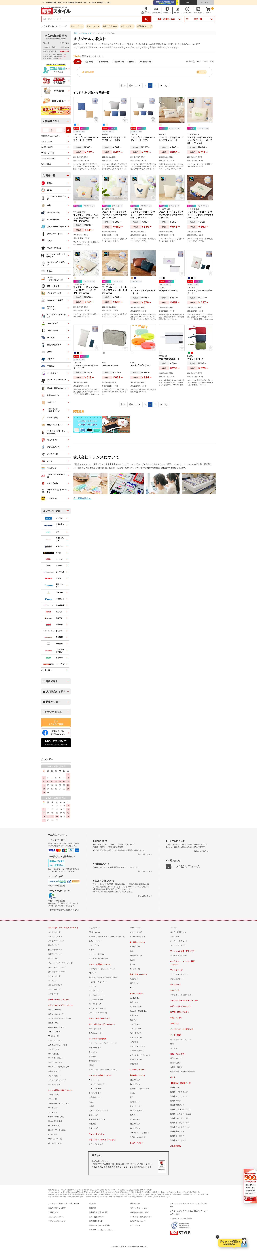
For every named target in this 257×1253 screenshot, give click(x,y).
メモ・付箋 (52, 1099)
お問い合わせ (135, 1203)
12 (155, 85)
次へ (167, 85)
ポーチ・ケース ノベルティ (58, 1000)
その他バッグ (53, 994)
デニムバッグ (53, 959)
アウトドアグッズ (96, 1144)
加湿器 (91, 1106)
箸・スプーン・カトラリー (180, 1039)
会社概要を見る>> (82, 498)
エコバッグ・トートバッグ (56, 197)
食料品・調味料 (176, 1067)
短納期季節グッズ (177, 1105)
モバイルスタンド (96, 991)
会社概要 (92, 1203)
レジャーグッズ (136, 932)
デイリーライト (95, 1048)
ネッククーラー (136, 1106)
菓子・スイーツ (176, 1058)
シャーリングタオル (137, 1046)
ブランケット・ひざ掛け (139, 1133)
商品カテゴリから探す (57, 1208)
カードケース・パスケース (58, 1104)
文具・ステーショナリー (56, 227)
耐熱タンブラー (54, 1023)
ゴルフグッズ (52, 323)
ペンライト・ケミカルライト (181, 995)
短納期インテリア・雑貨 (179, 1123)
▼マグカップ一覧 (55, 1062)
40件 (205, 61)
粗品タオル (134, 1002)
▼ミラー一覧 (94, 1080)
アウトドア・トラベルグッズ (56, 316)
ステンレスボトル (55, 1040)
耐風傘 (132, 960)
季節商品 (50, 366)
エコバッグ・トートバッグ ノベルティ (63, 928)
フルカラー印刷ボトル (57, 1058)
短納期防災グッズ (177, 1131)
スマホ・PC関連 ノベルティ (100, 964)
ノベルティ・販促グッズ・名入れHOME (63, 1203)
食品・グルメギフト (55, 425)
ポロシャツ (174, 937)
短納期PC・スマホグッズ (180, 1109)
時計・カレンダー (54, 286)
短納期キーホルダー (178, 1136)
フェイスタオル (136, 1029)
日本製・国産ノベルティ (56, 388)
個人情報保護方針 (96, 1221)
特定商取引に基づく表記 (98, 1212)
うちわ (49, 241)
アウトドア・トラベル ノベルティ (102, 1140)
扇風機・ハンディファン (139, 1089)
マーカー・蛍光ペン (97, 954)
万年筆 (91, 950)
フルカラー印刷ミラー (97, 1084)
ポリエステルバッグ (56, 941)
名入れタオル (135, 998)
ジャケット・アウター (179, 945)
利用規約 (92, 1208)
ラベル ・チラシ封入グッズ (55, 278)
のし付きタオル (136, 1007)
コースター (174, 1048)
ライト (132, 988)
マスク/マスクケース (97, 1119)
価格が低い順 (104, 62)
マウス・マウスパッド (97, 1008)
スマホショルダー (96, 1000)
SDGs (49, 190)
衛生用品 (92, 1124)
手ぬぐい (133, 1020)
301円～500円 (47, 147)
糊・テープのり (54, 1126)
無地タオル (134, 1064)
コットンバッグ (54, 932)
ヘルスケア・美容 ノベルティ (100, 1075)
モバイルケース (95, 1004)
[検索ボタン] (146, 19)
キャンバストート (55, 937)
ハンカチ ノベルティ (138, 1070)
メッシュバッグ (54, 989)
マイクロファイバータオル (140, 1055)
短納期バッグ (175, 1087)
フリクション (94, 928)
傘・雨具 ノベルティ (138, 942)
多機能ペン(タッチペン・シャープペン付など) (107, 937)
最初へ (123, 85)
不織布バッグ (53, 945)
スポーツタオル (136, 1033)
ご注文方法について (56, 1217)
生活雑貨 (92, 1056)
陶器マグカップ (54, 1071)
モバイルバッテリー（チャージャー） (103, 977)
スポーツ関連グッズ (137, 937)
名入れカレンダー (96, 1033)
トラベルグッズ (136, 928)
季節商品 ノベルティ (138, 1075)
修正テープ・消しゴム (57, 1130)
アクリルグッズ (53, 447)
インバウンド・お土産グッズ (181, 1029)
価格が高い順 (119, 62)
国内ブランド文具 (55, 1121)
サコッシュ (52, 981)
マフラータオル (136, 1037)
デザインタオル (136, 1059)
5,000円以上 (46, 164)
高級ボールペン (95, 941)
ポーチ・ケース (53, 212)
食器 (172, 1044)
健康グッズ (93, 1115)
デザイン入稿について (57, 1221)
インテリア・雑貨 (54, 293)
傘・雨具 (50, 338)
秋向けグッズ (135, 1124)
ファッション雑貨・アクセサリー (55, 255)
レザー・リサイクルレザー (56, 381)
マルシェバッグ (54, 976)
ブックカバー (53, 1108)
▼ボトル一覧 (53, 1036)
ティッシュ (93, 1052)
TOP (76, 33)
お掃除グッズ (94, 1061)
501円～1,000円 (47, 153)
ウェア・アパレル (54, 248)
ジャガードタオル (136, 1051)
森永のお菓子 (175, 1063)
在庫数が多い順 (145, 62)
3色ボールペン (94, 932)
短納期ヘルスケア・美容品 (180, 1114)
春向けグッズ (135, 1080)
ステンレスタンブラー (57, 1014)
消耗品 (91, 1065)
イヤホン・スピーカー (97, 982)
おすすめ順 (89, 62)
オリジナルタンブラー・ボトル (60, 1005)
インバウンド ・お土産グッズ (53, 410)
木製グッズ (51, 402)
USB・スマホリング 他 (98, 1013)
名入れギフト (52, 440)
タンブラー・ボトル (55, 234)
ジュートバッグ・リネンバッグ (60, 963)
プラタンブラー (54, 1032)
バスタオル (134, 1042)
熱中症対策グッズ (136, 1111)
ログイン (188, 2)
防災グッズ (134, 979)
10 (145, 85)
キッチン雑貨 (52, 418)
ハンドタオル (135, 1024)
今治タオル (134, 1015)
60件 (212, 61)
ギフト (172, 1077)
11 (150, 85)
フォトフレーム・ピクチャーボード (103, 1043)
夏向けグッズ (135, 1084)
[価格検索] (68, 130)
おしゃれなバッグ (55, 985)
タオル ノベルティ (137, 993)
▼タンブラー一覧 (55, 1010)
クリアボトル (53, 1049)
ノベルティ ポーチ (87, 33)
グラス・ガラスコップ (57, 1080)
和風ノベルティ (53, 395)
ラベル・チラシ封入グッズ (99, 1018)
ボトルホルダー (54, 1085)
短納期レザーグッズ (178, 1140)
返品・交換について (97, 1217)
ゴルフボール (52, 330)
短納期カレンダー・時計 (179, 1118)
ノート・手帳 (53, 1095)
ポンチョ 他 (135, 969)
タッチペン (93, 986)
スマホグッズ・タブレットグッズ (102, 969)
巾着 (49, 205)
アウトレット (52, 498)
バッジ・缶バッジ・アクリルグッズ (103, 1070)
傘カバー (133, 964)
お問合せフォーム (188, 866)
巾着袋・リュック (55, 954)
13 (161, 85)
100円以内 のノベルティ (50, 136)
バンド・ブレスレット (179, 955)
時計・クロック (95, 1029)
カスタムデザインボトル (57, 1045)
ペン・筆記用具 (53, 219)
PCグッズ (92, 973)
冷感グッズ (134, 1115)
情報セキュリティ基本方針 (99, 1226)
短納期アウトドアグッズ (179, 1127)
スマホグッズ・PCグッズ (56, 263)
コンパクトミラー (96, 1093)
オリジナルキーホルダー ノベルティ (184, 1001)
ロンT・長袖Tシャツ (178, 932)
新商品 (49, 183)
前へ (131, 85)
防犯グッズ (134, 983)
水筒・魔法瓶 (53, 1054)
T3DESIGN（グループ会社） (181, 1218)
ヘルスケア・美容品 (55, 300)
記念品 (49, 271)
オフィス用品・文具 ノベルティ (60, 1090)
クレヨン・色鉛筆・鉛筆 (98, 959)
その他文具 (52, 1134)
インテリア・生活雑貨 (97, 1039)
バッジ (49, 461)
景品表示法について (137, 1221)
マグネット (52, 1112)
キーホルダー (52, 373)
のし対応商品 (52, 483)
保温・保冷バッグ (55, 950)
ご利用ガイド (53, 1212)
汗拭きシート (135, 1102)
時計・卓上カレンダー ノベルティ (102, 1024)
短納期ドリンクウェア (179, 1092)
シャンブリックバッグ (57, 967)
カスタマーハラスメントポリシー (102, 1230)
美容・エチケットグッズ (98, 1111)
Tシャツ (173, 928)
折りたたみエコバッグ (57, 972)
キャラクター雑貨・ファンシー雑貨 (55, 432)
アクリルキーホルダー (179, 974)
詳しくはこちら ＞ (145, 854)
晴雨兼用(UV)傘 (136, 955)
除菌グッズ (93, 1128)
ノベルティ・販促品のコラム (141, 1217)
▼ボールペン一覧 (55, 1139)
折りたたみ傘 (135, 947)
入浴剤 (91, 1102)
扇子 (131, 1097)
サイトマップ (135, 1226)
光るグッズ (51, 468)
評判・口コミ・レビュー (139, 1208)
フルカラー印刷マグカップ (58, 1067)
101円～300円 (46, 142)
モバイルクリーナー (97, 995)
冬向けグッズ (135, 1128)
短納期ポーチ (175, 1101)
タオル (49, 352)
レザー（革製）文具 (56, 1117)
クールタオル (135, 1119)
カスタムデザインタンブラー (59, 1018)
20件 (198, 61)
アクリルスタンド (177, 979)
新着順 (131, 62)
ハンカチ (50, 359)
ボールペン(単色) (55, 1143)
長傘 (131, 951)
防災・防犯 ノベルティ (138, 974)
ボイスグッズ (52, 454)
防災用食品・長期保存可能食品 (182, 1071)
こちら (64, 54)
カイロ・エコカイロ (137, 1137)
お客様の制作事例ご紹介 (139, 1212)
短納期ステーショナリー (179, 1096)
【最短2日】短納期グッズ (56, 475)
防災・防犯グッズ (54, 345)
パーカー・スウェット (179, 941)
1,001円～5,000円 (48, 158)
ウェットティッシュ (51, 308)
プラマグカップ (54, 1076)
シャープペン (94, 945)
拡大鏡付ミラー (95, 1097)
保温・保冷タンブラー (57, 1027)
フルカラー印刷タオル (138, 1011)
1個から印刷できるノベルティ (57, 491)
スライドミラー (95, 1089)
